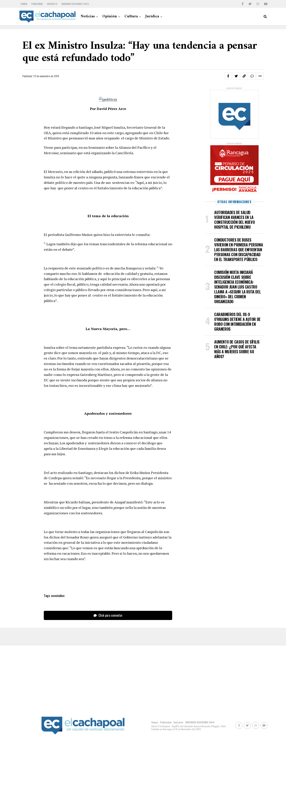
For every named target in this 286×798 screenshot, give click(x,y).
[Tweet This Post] (236, 76)
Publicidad (37, 3)
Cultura (131, 16)
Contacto (52, 3)
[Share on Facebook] (228, 76)
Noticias (88, 16)
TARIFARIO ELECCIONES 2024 (75, 3)
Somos (23, 3)
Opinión (109, 16)
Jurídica (152, 16)
